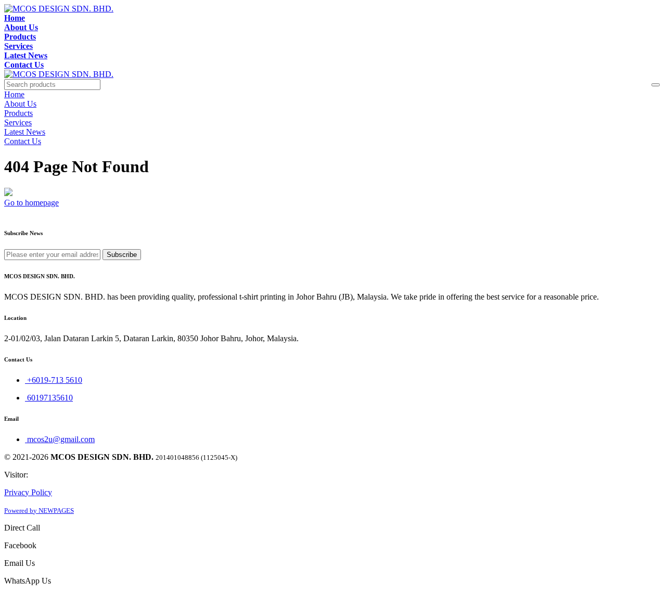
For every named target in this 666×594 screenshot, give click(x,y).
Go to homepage (31, 202)
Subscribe (122, 255)
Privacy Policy (28, 492)
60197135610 (49, 397)
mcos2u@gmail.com (60, 439)
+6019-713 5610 (53, 380)
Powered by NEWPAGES (39, 510)
